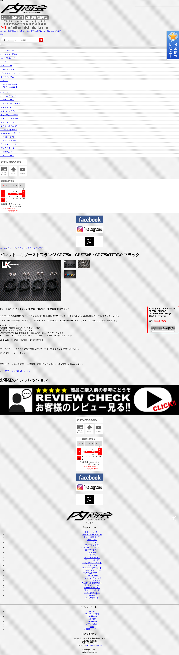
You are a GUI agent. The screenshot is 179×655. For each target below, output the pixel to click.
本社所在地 (40, 31)
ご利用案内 (11, 31)
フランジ (4, 81)
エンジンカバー (7, 107)
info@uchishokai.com (93, 645)
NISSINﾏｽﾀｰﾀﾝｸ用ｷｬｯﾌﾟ (10, 133)
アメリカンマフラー (9, 118)
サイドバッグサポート (10, 111)
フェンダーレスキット (10, 103)
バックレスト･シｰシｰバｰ (11, 73)
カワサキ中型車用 (9, 84)
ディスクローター (8, 148)
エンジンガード (7, 122)
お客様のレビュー (92, 629)
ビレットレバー (7, 50)
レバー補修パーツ (8, 58)
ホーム (3, 31)
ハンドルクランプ (8, 96)
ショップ (12, 248)
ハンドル (4, 92)
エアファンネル (7, 77)
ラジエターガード (8, 144)
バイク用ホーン (7, 156)
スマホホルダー (7, 152)
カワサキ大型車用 (9, 87)
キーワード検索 (92, 614)
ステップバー (6, 66)
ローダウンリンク (8, 140)
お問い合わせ (51, 31)
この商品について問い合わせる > (15, 371)
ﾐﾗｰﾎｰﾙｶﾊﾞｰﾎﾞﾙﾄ (7, 137)
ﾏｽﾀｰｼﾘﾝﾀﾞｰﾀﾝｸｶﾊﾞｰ (8, 130)
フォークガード (7, 100)
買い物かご (21, 31)
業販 (59, 31)
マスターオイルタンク (10, 126)
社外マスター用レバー (10, 54)
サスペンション (7, 69)
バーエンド (5, 62)
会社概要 (31, 31)
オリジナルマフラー (9, 115)
